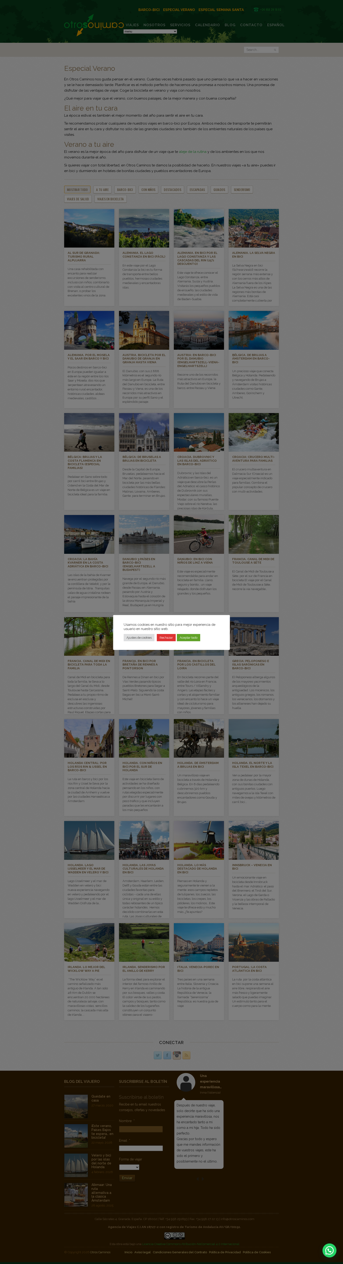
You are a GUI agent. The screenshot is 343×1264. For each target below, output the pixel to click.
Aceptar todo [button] (188, 637)
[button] (329, 1250)
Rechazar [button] (166, 637)
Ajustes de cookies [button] (139, 637)
